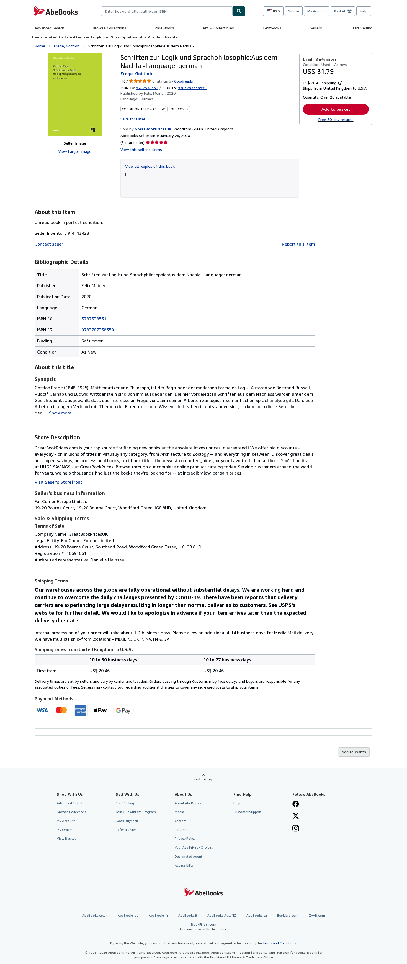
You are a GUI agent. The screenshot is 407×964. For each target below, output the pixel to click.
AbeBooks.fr (158, 915)
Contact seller (49, 244)
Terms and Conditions (279, 943)
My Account (316, 11)
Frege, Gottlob (66, 45)
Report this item (298, 244)
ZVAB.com (317, 915)
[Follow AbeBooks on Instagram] (295, 829)
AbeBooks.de (128, 915)
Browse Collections (109, 27)
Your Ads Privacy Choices (194, 847)
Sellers (316, 27)
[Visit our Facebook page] (295, 804)
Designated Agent (188, 856)
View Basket (66, 838)
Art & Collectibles (218, 27)
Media (179, 812)
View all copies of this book (150, 166)
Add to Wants (354, 751)
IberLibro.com (287, 915)
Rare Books (164, 27)
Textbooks (271, 27)
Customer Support (247, 812)
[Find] (239, 11)
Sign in (293, 11)
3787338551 (147, 87)
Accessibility (184, 865)
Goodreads (183, 81)
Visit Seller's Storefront (58, 482)
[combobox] (167, 11)
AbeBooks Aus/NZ (221, 915)
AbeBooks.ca (256, 915)
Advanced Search (49, 27)
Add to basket (335, 109)
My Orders (65, 830)
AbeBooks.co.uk (94, 915)
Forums (180, 830)
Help (364, 11)
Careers (180, 821)
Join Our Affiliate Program (136, 812)
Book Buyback (127, 821)
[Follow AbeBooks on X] (295, 816)
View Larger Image (74, 151)
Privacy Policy (185, 838)
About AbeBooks (188, 803)
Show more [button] (60, 413)
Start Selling (361, 27)
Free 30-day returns (336, 119)
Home (40, 45)
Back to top (203, 779)
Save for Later (132, 119)
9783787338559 (97, 329)
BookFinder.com (203, 926)
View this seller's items (141, 149)
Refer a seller (126, 830)
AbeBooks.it (187, 915)
